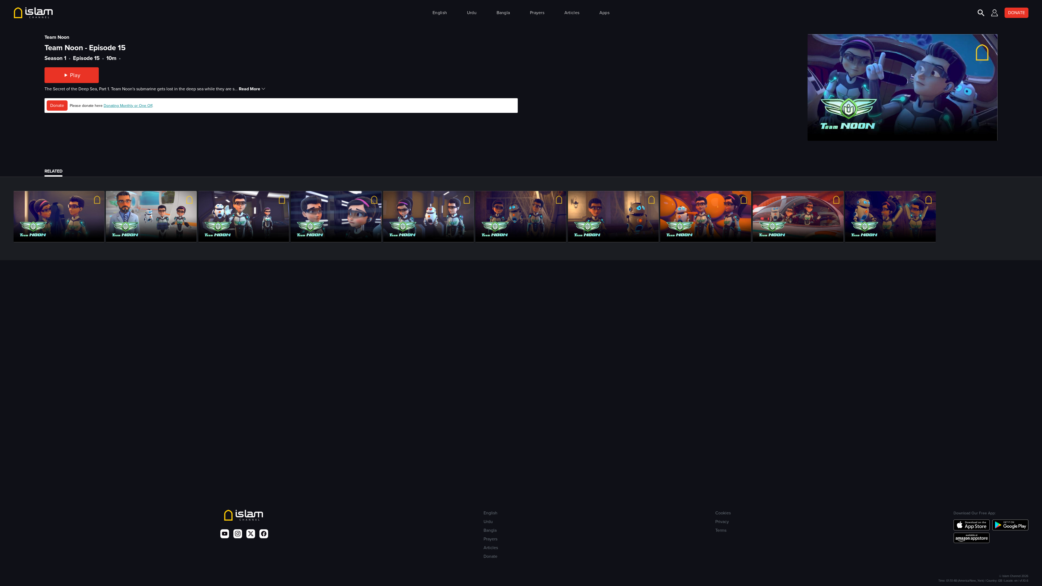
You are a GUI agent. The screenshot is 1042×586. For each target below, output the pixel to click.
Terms (720, 530)
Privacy (722, 521)
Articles (571, 12)
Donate (57, 105)
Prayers (537, 12)
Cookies (723, 513)
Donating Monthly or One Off (128, 106)
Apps (604, 12)
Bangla (503, 12)
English (440, 12)
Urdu (471, 12)
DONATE (1016, 12)
